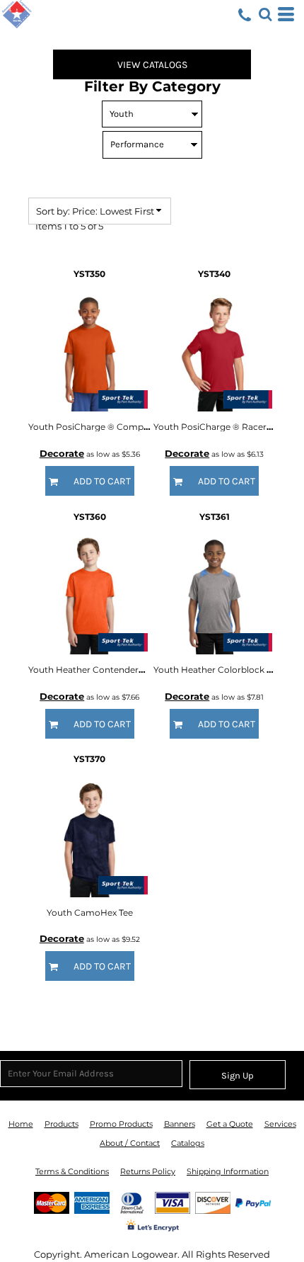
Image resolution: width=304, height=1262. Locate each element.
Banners (179, 1124)
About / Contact (130, 1143)
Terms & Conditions (72, 1171)
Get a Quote (229, 1124)
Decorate (62, 453)
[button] (265, 14)
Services (280, 1124)
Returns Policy (147, 1171)
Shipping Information (228, 1171)
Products (61, 1124)
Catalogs (187, 1143)
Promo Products (121, 1124)
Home (20, 1124)
